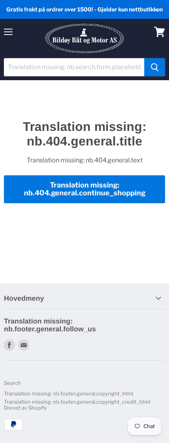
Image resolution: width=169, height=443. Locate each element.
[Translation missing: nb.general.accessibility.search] (154, 67)
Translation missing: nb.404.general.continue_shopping (84, 189)
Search (12, 383)
